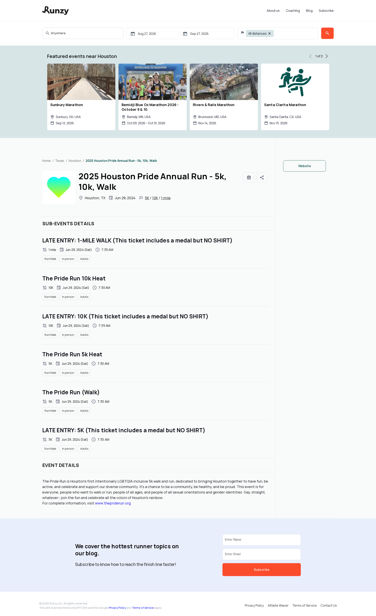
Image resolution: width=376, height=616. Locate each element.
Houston (75, 161)
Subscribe (326, 10)
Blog (309, 10)
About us (273, 10)
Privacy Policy (117, 608)
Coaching (293, 10)
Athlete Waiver (278, 605)
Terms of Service (143, 608)
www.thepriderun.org (113, 503)
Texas (59, 161)
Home (46, 161)
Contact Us (329, 605)
